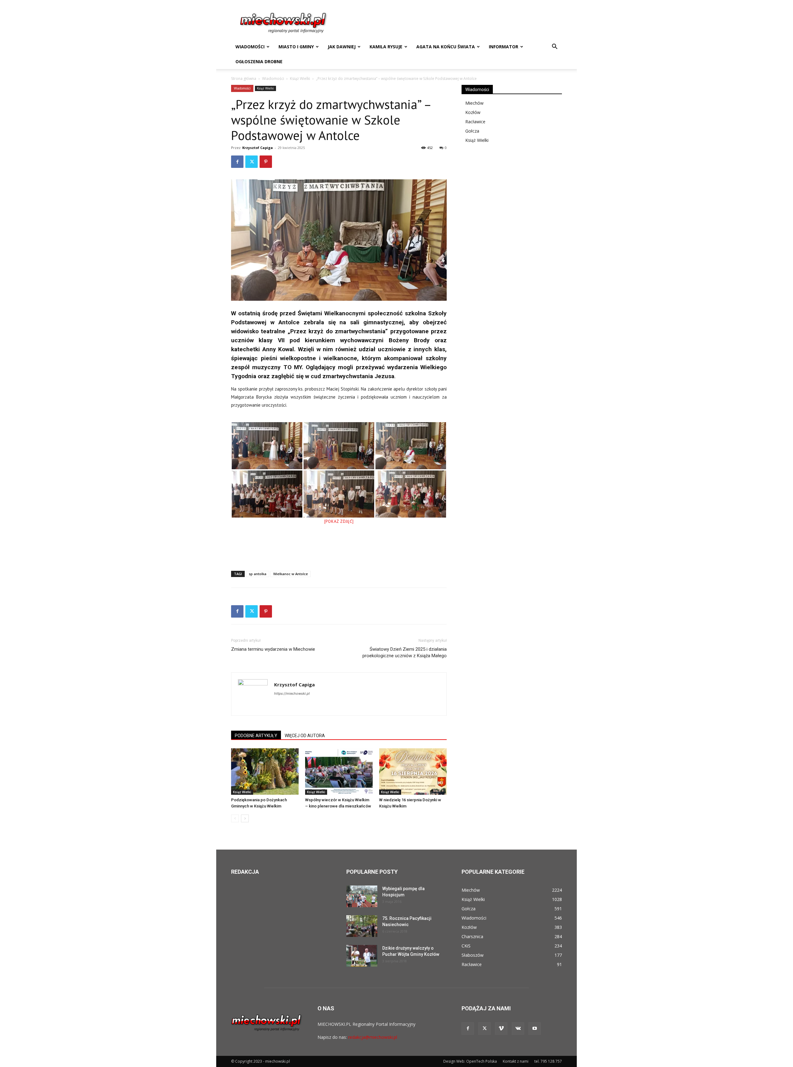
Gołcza (472, 131)
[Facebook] (237, 161)
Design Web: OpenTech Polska (470, 1061)
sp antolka (257, 573)
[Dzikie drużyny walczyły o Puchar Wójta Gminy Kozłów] (361, 956)
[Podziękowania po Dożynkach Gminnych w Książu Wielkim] (265, 771)
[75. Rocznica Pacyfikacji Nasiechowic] (361, 926)
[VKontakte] (518, 1028)
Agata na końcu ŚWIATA (445, 47)
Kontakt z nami (515, 1061)
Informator (503, 47)
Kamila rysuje (386, 47)
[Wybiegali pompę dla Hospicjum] (361, 896)
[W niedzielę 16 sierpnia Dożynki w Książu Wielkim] (413, 771)
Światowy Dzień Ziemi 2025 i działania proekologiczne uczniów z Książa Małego (404, 652)
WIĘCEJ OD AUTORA (305, 735)
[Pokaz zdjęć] (339, 521)
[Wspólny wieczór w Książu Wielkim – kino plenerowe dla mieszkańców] (339, 771)
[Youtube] (534, 1028)
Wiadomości (250, 47)
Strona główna (243, 78)
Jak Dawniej (342, 47)
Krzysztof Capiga (257, 147)
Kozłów (472, 112)
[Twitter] (251, 161)
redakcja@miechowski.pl (372, 1037)
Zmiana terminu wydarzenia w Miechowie (273, 649)
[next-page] (245, 818)
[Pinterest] (266, 161)
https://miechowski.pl (292, 693)
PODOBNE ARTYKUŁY (256, 735)
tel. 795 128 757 (548, 1061)
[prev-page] (235, 818)
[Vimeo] (501, 1028)
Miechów (474, 103)
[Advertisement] (338, 550)
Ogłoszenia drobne (259, 61)
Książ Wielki (300, 78)
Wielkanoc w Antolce (290, 573)
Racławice (475, 122)
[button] (554, 47)
